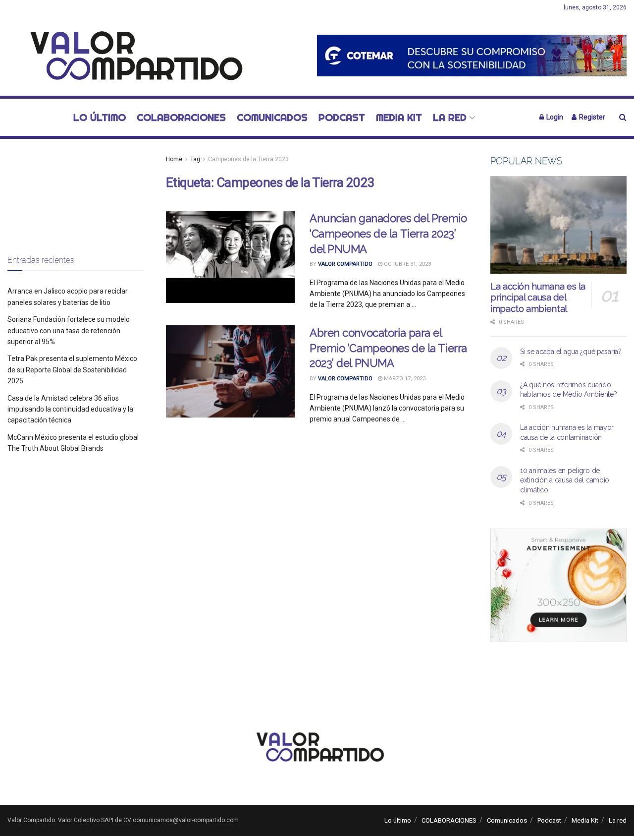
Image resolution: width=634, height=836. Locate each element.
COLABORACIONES (181, 117)
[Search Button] (623, 117)
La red (450, 117)
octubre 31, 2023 (406, 264)
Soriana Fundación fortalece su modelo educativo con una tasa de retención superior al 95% (68, 330)
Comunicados (272, 117)
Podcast (341, 117)
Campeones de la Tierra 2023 (248, 159)
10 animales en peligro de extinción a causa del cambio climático (564, 480)
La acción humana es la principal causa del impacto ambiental (537, 297)
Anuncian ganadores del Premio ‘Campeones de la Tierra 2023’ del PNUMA (388, 233)
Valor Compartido (345, 264)
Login (554, 117)
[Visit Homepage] (131, 55)
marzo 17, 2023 (403, 378)
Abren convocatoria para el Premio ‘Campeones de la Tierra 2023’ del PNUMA (388, 348)
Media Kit (399, 117)
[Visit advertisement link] (472, 55)
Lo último (99, 117)
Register (591, 117)
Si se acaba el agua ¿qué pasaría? (571, 352)
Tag (195, 159)
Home (174, 159)
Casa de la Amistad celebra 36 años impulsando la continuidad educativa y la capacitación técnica (70, 409)
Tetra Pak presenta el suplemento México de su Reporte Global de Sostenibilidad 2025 (72, 370)
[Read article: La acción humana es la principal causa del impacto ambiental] (558, 225)
